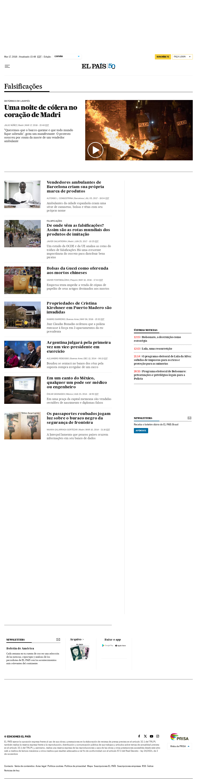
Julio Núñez (10, 125)
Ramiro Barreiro (56, 319)
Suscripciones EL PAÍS (105, 766)
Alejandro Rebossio (58, 358)
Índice (150, 766)
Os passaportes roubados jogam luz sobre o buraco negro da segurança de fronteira (78, 418)
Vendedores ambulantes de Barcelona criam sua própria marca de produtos (75, 187)
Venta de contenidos (24, 766)
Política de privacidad (75, 766)
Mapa (90, 766)
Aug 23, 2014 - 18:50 (86, 394)
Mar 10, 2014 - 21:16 (98, 429)
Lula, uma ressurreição (157, 348)
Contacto (8, 766)
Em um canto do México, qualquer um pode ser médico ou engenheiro (77, 383)
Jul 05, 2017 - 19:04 (97, 198)
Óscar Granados (56, 394)
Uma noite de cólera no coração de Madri (40, 111)
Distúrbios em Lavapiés (17, 101)
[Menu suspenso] (7, 66)
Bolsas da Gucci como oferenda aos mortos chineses (77, 271)
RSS (144, 766)
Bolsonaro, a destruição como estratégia (157, 338)
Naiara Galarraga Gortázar (62, 429)
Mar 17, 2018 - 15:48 (37, 125)
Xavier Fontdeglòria (58, 280)
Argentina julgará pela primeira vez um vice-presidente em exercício (79, 347)
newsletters (143, 418)
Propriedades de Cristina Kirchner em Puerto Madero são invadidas (79, 308)
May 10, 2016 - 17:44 (91, 280)
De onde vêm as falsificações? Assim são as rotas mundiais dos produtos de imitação (78, 230)
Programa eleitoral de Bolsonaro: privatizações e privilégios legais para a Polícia (160, 375)
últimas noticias (145, 330)
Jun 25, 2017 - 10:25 (86, 241)
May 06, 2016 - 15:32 (92, 319)
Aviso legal (41, 766)
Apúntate (141, 430)
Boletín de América (20, 648)
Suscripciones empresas (129, 766)
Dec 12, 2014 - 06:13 (96, 358)
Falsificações (23, 86)
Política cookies (55, 766)
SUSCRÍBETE (163, 56)
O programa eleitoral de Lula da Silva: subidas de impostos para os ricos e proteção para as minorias (162, 360)
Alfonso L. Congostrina (60, 198)
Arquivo (76, 639)
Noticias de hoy (11, 770)
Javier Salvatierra (57, 241)
